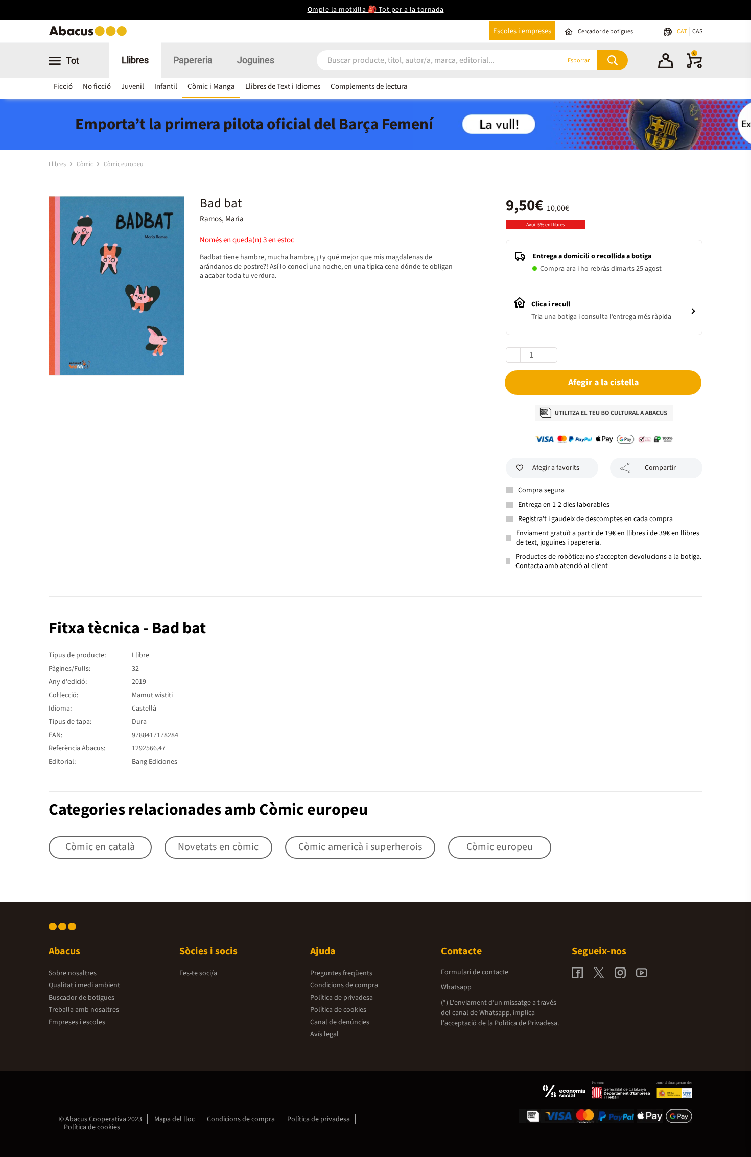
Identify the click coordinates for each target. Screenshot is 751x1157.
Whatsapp (456, 987)
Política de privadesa (341, 998)
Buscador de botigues (81, 998)
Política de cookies (338, 1010)
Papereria (193, 60)
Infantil (165, 86)
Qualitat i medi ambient (84, 985)
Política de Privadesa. (527, 1023)
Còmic (85, 164)
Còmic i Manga (211, 86)
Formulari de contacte (474, 972)
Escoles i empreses (522, 31)
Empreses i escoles (77, 1022)
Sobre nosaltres (73, 973)
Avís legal (324, 1034)
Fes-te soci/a (198, 973)
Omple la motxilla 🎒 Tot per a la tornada (376, 10)
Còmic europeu (124, 164)
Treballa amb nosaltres (84, 1010)
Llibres (135, 60)
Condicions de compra (344, 985)
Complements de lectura (369, 86)
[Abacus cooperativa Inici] (90, 35)
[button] (666, 62)
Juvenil (132, 86)
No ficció (97, 86)
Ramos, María (222, 219)
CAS (697, 31)
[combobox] (426, 60)
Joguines (255, 60)
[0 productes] (694, 66)
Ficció (63, 86)
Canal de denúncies (339, 1022)
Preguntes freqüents (341, 973)
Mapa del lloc (174, 1119)
